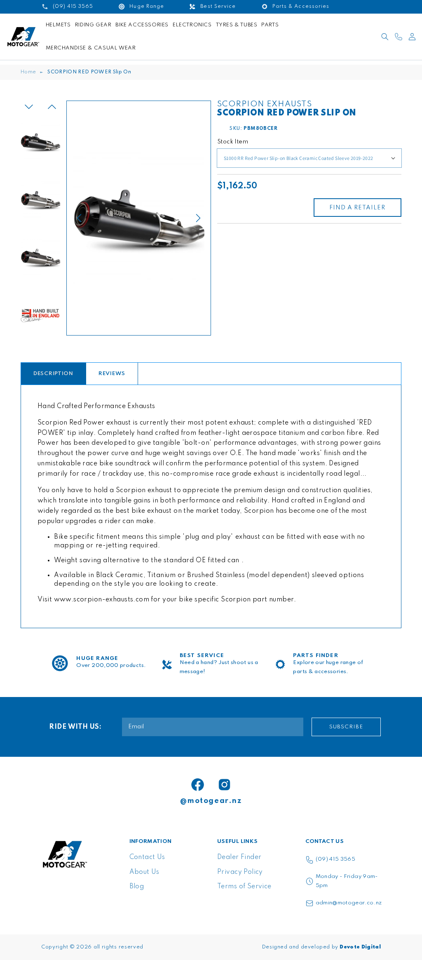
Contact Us (147, 857)
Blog (136, 886)
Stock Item (232, 142)
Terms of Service (244, 886)
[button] (385, 36)
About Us (144, 872)
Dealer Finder (239, 857)
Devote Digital (360, 947)
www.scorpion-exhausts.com (102, 599)
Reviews (111, 373)
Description (53, 373)
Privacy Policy (240, 872)
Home (28, 72)
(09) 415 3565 (336, 859)
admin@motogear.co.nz (349, 903)
